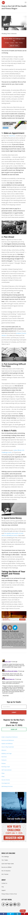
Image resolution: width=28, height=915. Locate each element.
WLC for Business (6, 870)
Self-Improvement (7, 770)
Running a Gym (6, 766)
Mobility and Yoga (7, 753)
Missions (4, 750)
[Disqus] (14, 678)
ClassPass (12, 136)
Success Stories (6, 780)
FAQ (3, 887)
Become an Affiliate (7, 867)
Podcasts (4, 760)
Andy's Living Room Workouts (10, 737)
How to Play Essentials (8, 747)
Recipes (4, 763)
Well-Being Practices (7, 786)
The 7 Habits (5, 860)
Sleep (3, 773)
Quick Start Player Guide (8, 863)
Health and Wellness (7, 743)
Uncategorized (6, 783)
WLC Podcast (5, 874)
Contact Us (4, 883)
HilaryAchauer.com (7, 646)
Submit (14, 712)
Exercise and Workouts (8, 740)
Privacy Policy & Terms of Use (9, 894)
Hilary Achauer (10, 631)
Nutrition (4, 756)
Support (4, 890)
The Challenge (5, 856)
